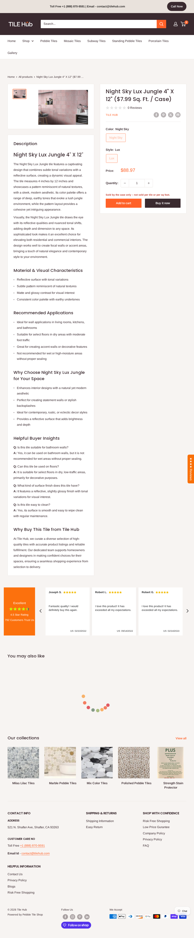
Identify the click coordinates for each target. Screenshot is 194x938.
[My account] (176, 24)
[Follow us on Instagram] (72, 916)
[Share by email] (178, 114)
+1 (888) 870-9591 (32, 845)
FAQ (146, 845)
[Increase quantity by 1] (149, 183)
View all (181, 738)
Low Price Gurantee (156, 827)
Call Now (177, 6)
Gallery (12, 52)
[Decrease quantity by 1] (125, 183)
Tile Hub (112, 114)
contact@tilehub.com (35, 853)
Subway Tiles (96, 41)
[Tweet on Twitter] (170, 114)
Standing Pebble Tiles (127, 41)
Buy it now (163, 203)
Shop (26, 41)
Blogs (11, 886)
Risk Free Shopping (156, 821)
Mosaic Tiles (72, 41)
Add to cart (123, 203)
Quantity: (112, 183)
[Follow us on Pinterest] (79, 916)
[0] (183, 24)
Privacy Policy (152, 839)
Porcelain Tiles (159, 41)
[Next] (186, 764)
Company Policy (154, 833)
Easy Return (94, 827)
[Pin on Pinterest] (163, 114)
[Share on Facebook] (156, 114)
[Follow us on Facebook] (65, 916)
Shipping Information (100, 821)
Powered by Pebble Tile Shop (25, 914)
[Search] (161, 24)
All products (26, 76)
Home (12, 41)
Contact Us (15, 874)
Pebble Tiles (48, 41)
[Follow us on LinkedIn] (87, 916)
